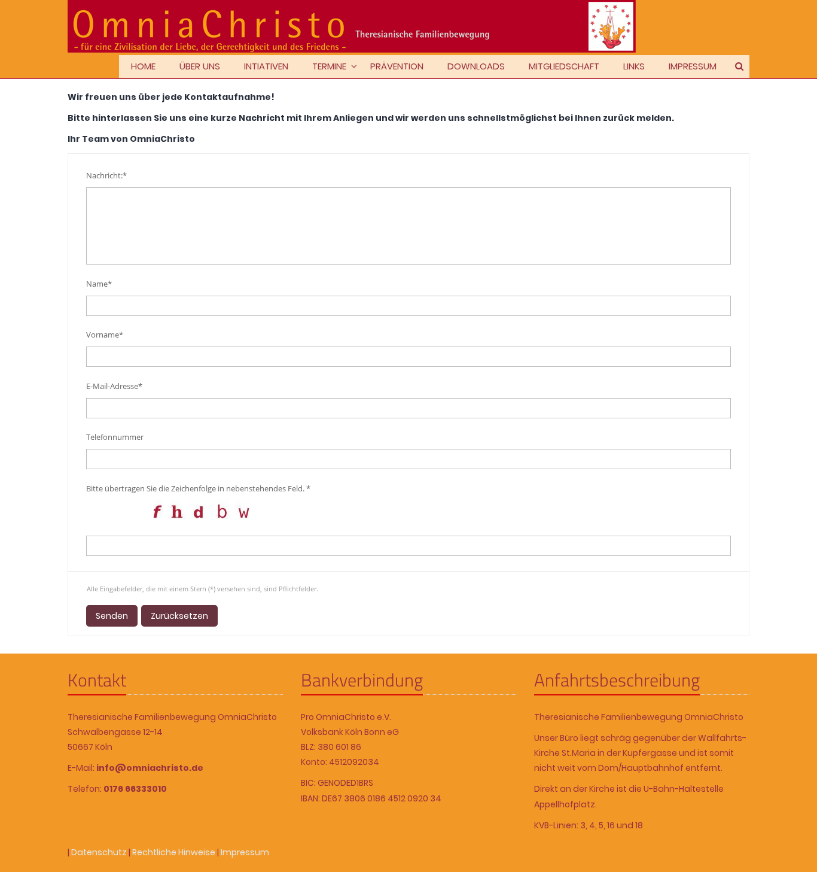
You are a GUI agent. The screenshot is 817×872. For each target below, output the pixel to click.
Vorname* (104, 334)
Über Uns (199, 66)
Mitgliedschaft (564, 66)
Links (634, 66)
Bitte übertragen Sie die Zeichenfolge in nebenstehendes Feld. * (198, 488)
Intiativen (266, 66)
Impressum (693, 66)
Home (143, 66)
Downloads (476, 66)
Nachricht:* (106, 175)
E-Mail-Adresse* (114, 386)
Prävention (396, 66)
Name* (99, 283)
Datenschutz (99, 852)
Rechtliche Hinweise (173, 852)
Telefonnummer (115, 437)
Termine (329, 66)
